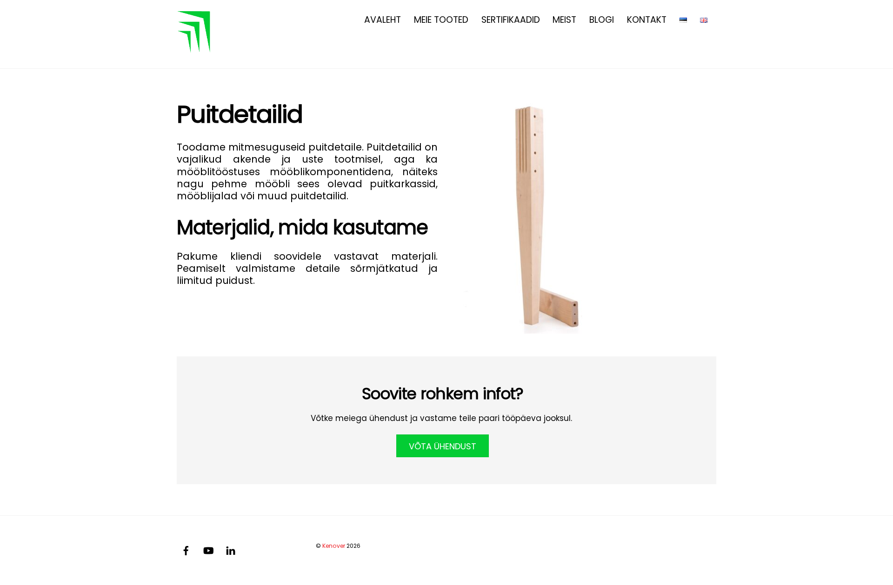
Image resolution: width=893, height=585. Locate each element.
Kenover (333, 546)
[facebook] (186, 549)
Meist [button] (564, 19)
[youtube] (208, 549)
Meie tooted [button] (441, 19)
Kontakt (646, 19)
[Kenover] (195, 47)
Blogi (601, 19)
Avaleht (382, 19)
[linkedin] (230, 549)
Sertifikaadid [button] (510, 19)
